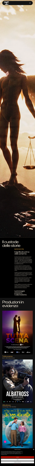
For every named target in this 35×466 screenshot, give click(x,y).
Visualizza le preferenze (17, 462)
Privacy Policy (19, 464)
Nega (17, 459)
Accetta (17, 457)
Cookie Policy (15, 464)
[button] (33, 449)
